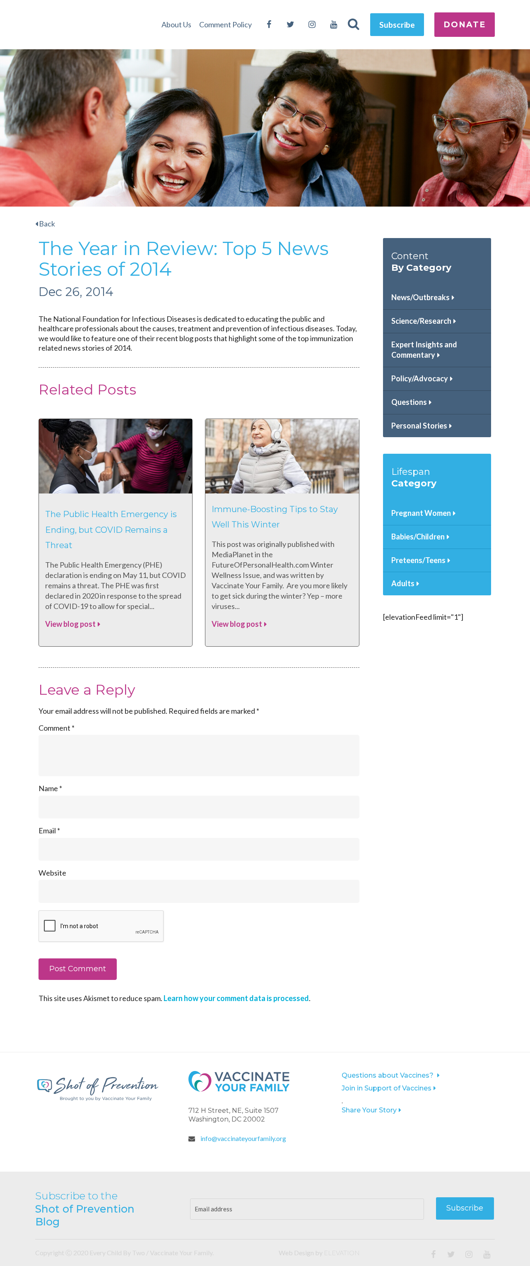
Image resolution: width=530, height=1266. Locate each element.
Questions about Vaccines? (388, 1075)
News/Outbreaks (420, 297)
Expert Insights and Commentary (424, 350)
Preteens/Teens (418, 560)
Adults (402, 583)
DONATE (464, 24)
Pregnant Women (421, 512)
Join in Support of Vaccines (386, 1088)
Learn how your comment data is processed (236, 998)
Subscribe (397, 24)
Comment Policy (225, 24)
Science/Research (421, 320)
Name (50, 788)
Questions (409, 402)
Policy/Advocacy (419, 378)
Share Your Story (369, 1110)
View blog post (70, 623)
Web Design (296, 1252)
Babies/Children (418, 536)
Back (46, 223)
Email (49, 830)
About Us (176, 24)
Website (52, 872)
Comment (57, 727)
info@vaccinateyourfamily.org (242, 1138)
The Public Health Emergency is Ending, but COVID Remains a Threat (111, 529)
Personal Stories (419, 425)
